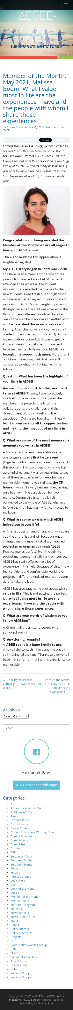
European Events (21, 864)
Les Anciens (18, 880)
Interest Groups (21, 876)
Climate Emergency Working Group (33, 832)
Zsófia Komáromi (44, 1003)
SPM (14, 949)
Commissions (19, 840)
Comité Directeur (22, 836)
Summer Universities (24, 957)
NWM (14, 921)
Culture (15, 848)
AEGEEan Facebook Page (36, 785)
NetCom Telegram (23, 905)
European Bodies (22, 860)
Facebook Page (37, 772)
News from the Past (24, 917)
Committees (19, 844)
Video (14, 969)
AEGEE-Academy (21, 812)
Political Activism (21, 933)
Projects (16, 937)
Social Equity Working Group (29, 945)
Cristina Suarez (15, 127)
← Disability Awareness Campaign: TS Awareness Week (19, 684)
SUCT (14, 953)
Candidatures (19, 824)
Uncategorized (20, 965)
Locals (15, 892)
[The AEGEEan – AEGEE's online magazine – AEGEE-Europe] (36, 23)
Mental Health (20, 901)
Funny (14, 868)
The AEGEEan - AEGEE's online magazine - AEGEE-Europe (37, 998)
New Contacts (20, 913)
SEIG (14, 941)
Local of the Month (23, 888)
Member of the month (25, 896)
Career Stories (20, 828)
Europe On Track (21, 856)
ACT (13, 804)
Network (16, 909)
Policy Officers (20, 929)
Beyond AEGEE (20, 820)
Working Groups (21, 973)
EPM (14, 852)
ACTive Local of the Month (28, 808)
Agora (14, 816)
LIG (13, 884)
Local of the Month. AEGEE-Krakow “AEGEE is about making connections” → (54, 685)
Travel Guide (19, 961)
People (15, 925)
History (15, 872)
